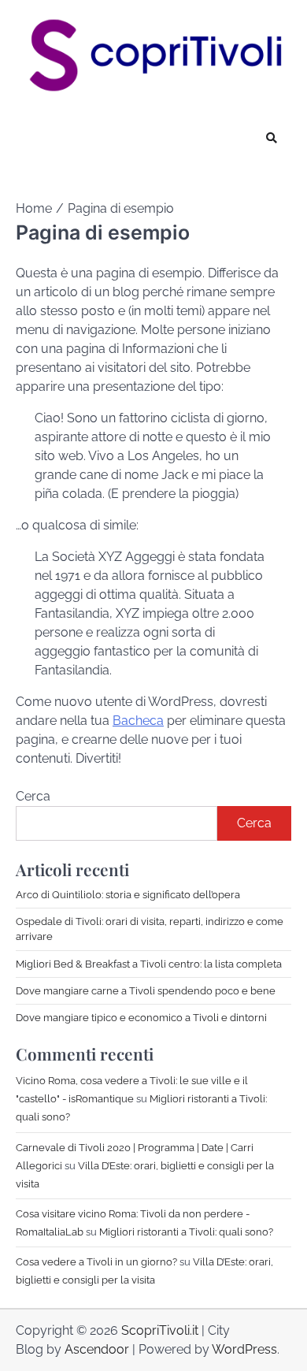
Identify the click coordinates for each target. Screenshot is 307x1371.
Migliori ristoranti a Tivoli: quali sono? (186, 1232)
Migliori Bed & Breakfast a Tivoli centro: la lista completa (149, 964)
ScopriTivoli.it (159, 1330)
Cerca (33, 796)
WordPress (244, 1349)
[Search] (271, 138)
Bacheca (138, 720)
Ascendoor (97, 1349)
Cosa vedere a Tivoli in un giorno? (96, 1262)
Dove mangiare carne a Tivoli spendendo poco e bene (146, 991)
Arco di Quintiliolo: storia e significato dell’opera (128, 895)
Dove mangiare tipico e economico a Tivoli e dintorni (141, 1018)
